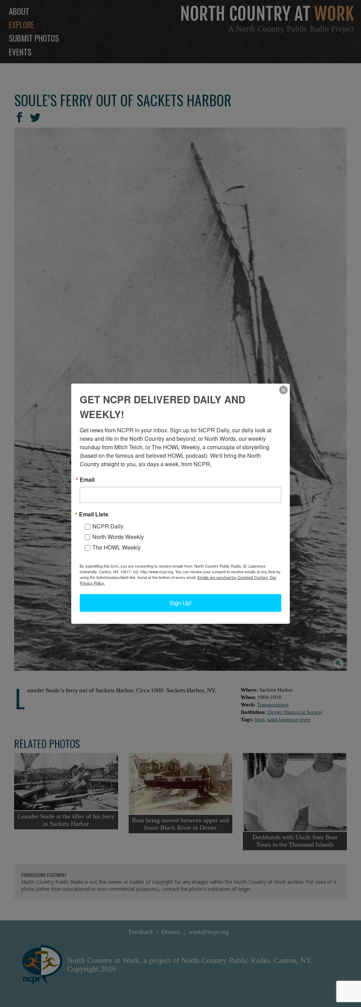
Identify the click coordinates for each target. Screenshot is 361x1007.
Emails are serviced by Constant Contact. (233, 577)
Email (87, 479)
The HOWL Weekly (116, 547)
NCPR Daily (107, 526)
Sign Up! (180, 603)
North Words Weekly (118, 537)
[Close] (283, 390)
